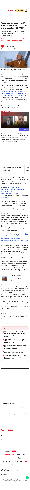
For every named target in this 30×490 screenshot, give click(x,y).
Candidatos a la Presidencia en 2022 (11, 319)
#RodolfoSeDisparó (7, 189)
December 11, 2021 (7, 197)
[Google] (2, 470)
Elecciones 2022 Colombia (20, 316)
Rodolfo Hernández (7, 316)
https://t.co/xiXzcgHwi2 (13, 187)
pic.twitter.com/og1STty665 (9, 193)
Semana (3, 17)
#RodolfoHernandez (7, 191)
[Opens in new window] (5, 470)
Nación (8, 17)
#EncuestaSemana (19, 189)
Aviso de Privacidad (7, 474)
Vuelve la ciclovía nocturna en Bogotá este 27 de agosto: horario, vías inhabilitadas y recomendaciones (12, 169)
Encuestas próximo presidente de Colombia (12, 322)
